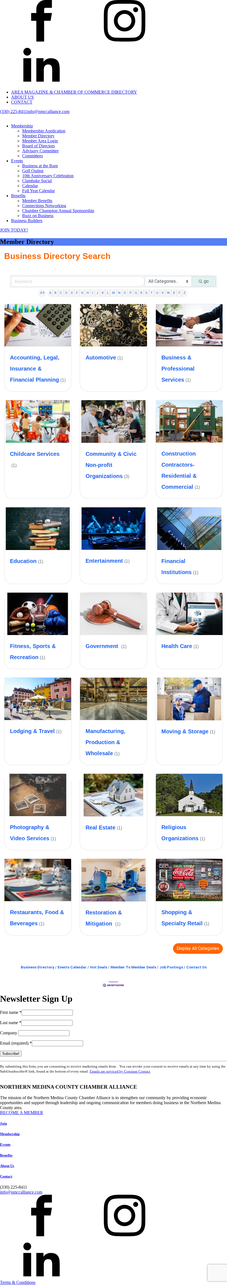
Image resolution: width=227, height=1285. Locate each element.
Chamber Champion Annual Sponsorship (58, 210)
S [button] (146, 293)
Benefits (18, 195)
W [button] (168, 293)
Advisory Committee (40, 150)
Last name (10, 1022)
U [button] (157, 293)
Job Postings (171, 967)
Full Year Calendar (38, 190)
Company (9, 1032)
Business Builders (26, 220)
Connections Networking (44, 205)
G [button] (82, 293)
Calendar (30, 185)
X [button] (174, 293)
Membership (22, 126)
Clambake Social (37, 180)
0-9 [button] (42, 293)
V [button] (163, 293)
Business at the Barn (40, 165)
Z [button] (184, 293)
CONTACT (21, 102)
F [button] (77, 293)
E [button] (72, 293)
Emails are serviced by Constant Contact (120, 1071)
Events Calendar (72, 967)
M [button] (113, 293)
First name (11, 1012)
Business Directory (37, 967)
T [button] (152, 293)
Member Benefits (37, 200)
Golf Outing (32, 170)
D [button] (66, 293)
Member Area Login (40, 140)
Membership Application (43, 130)
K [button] (103, 293)
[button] (198, 948)
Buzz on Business (37, 215)
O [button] (125, 293)
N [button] (119, 293)
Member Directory (38, 135)
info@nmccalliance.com (48, 111)
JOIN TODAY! (14, 230)
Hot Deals (98, 967)
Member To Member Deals (133, 967)
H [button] (88, 293)
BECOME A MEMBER (21, 1112)
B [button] (55, 293)
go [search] (206, 281)
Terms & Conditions (17, 1282)
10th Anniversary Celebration (48, 175)
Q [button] (136, 293)
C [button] (61, 293)
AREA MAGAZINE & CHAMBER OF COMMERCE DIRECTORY (74, 92)
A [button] (50, 293)
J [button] (97, 293)
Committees (32, 155)
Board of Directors (38, 145)
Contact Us (196, 967)
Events (17, 160)
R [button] (141, 293)
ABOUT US (22, 97)
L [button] (108, 293)
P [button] (130, 293)
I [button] (92, 293)
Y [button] (179, 293)
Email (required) (16, 1043)
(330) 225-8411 (13, 111)
